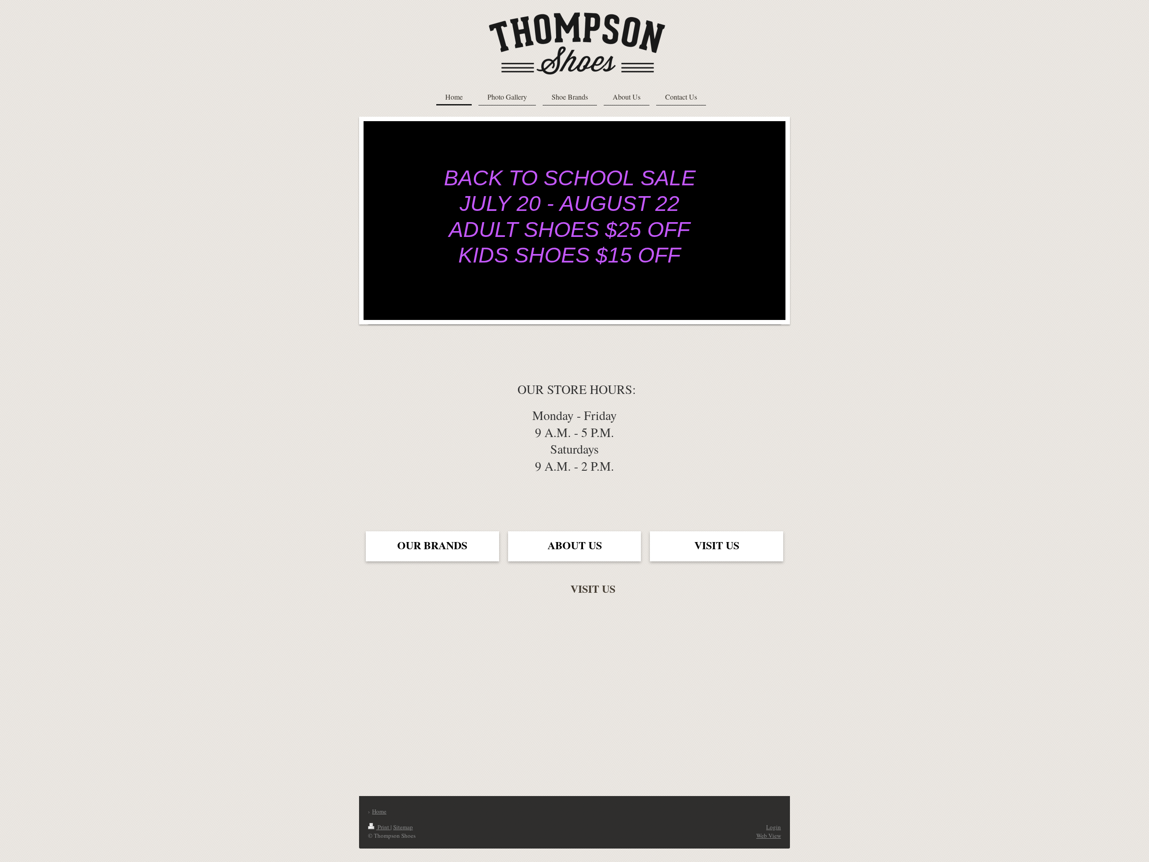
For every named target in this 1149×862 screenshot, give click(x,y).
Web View (768, 835)
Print (383, 827)
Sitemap (403, 827)
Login (773, 827)
